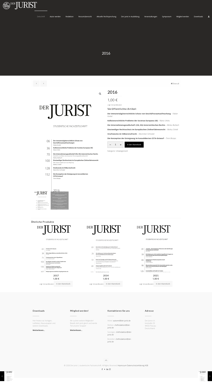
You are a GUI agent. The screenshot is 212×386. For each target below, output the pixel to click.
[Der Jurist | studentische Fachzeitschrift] (19, 5)
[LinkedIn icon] (107, 369)
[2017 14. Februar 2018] (205, 376)
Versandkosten (116, 105)
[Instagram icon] (110, 369)
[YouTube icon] (105, 369)
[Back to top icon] (106, 360)
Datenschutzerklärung (135, 365)
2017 (56, 275)
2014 (106, 275)
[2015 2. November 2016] (7, 376)
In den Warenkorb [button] (63, 284)
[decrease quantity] (110, 144)
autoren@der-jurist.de (122, 320)
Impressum (122, 365)
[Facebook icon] (102, 369)
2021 (156, 275)
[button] (100, 93)
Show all (175, 83)
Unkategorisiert (122, 151)
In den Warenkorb (134, 144)
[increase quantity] (121, 144)
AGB (146, 365)
